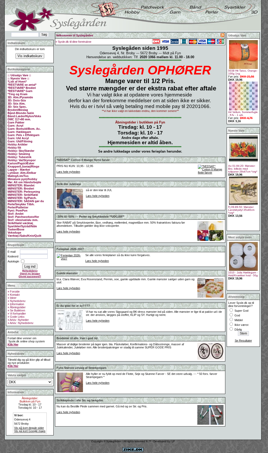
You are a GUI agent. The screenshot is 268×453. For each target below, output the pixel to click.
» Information (16, 304)
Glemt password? (30, 276)
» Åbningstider (17, 307)
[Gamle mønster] (210, 296)
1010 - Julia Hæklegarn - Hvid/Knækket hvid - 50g (243, 274)
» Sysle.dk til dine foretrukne (73, 41)
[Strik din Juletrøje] (70, 207)
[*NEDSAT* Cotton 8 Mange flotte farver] (211, 172)
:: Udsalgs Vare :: (19, 75)
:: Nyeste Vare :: (18, 78)
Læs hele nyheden (68, 171)
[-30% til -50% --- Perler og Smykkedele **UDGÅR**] (210, 240)
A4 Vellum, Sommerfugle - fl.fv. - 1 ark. (243, 113)
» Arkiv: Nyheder (18, 319)
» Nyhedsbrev (17, 301)
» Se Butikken (16, 310)
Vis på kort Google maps (30, 431)
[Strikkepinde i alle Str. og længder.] (210, 423)
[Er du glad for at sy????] (70, 329)
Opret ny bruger (30, 273)
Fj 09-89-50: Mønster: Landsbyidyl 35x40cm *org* (241, 210)
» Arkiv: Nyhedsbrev (21, 323)
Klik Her (13, 344)
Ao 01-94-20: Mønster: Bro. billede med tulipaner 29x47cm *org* (242, 168)
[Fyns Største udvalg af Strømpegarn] (70, 391)
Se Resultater (243, 340)
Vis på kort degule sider (29, 427)
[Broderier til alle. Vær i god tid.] (210, 358)
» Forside (14, 291)
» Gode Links (16, 316)
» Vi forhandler (17, 313)
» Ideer (12, 297)
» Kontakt (14, 294)
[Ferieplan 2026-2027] (70, 258)
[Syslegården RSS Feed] (222, 35)
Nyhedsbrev (30, 270)
